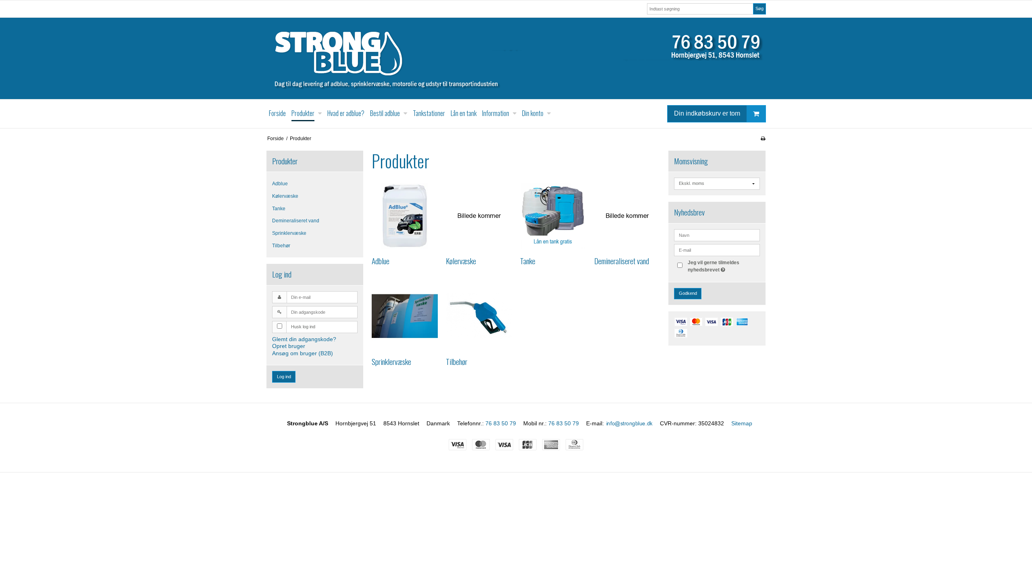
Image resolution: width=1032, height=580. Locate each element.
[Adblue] (405, 216)
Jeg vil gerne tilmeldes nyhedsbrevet (723, 266)
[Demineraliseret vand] (627, 216)
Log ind (284, 376)
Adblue (280, 183)
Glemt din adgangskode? (304, 339)
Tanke (278, 208)
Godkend (688, 293)
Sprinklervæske (289, 233)
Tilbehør (281, 246)
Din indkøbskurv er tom (707, 113)
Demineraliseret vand (295, 221)
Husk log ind (303, 326)
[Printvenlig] (763, 138)
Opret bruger (288, 346)
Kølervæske (285, 196)
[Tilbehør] (479, 316)
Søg (759, 8)
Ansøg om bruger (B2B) (302, 353)
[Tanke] (553, 216)
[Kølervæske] (479, 216)
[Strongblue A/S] (516, 58)
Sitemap (741, 423)
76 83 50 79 (500, 423)
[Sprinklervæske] (405, 316)
